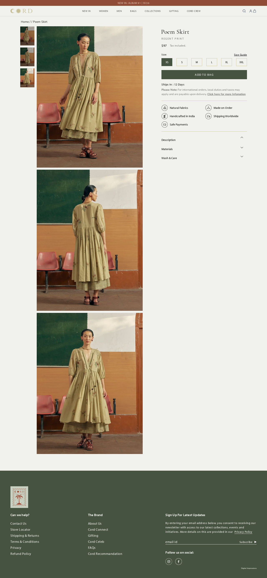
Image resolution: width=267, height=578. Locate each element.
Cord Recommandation (105, 554)
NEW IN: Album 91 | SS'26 (133, 3)
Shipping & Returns (24, 535)
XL (226, 62)
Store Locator (20, 529)
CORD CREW (193, 11)
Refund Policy (20, 554)
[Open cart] (254, 11)
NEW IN (86, 11)
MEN (119, 11)
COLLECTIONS (153, 11)
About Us (95, 523)
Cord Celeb (96, 541)
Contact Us (18, 523)
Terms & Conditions (24, 541)
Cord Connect (98, 529)
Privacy (15, 547)
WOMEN (103, 11)
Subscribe (246, 542)
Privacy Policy (243, 532)
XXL (241, 62)
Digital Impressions (249, 568)
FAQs (92, 547)
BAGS (133, 11)
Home (25, 22)
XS (167, 62)
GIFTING (174, 11)
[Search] (244, 11)
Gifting (93, 535)
